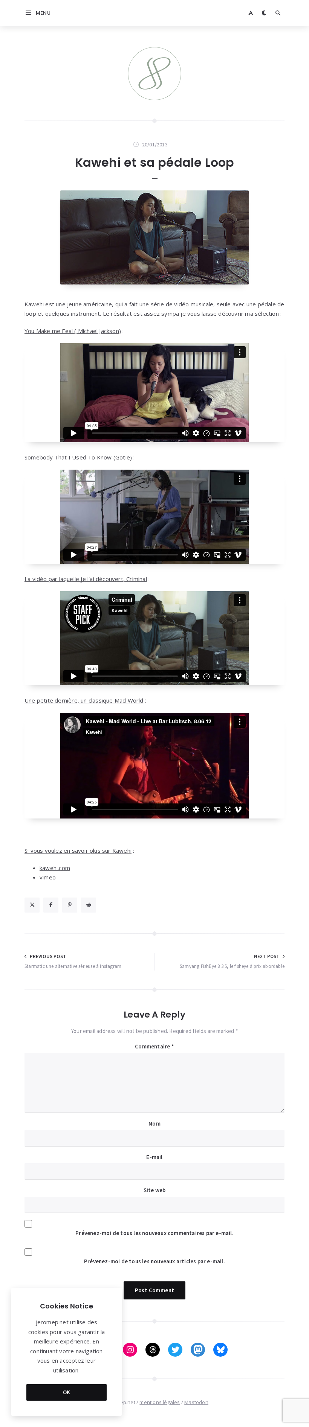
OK (66, 1392)
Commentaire (154, 1046)
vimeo (48, 877)
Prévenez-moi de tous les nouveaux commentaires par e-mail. (154, 1233)
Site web (155, 1190)
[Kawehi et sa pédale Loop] (154, 237)
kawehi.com (55, 868)
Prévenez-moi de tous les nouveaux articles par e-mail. (154, 1261)
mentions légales (159, 1402)
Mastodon (196, 1402)
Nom (154, 1123)
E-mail (154, 1157)
